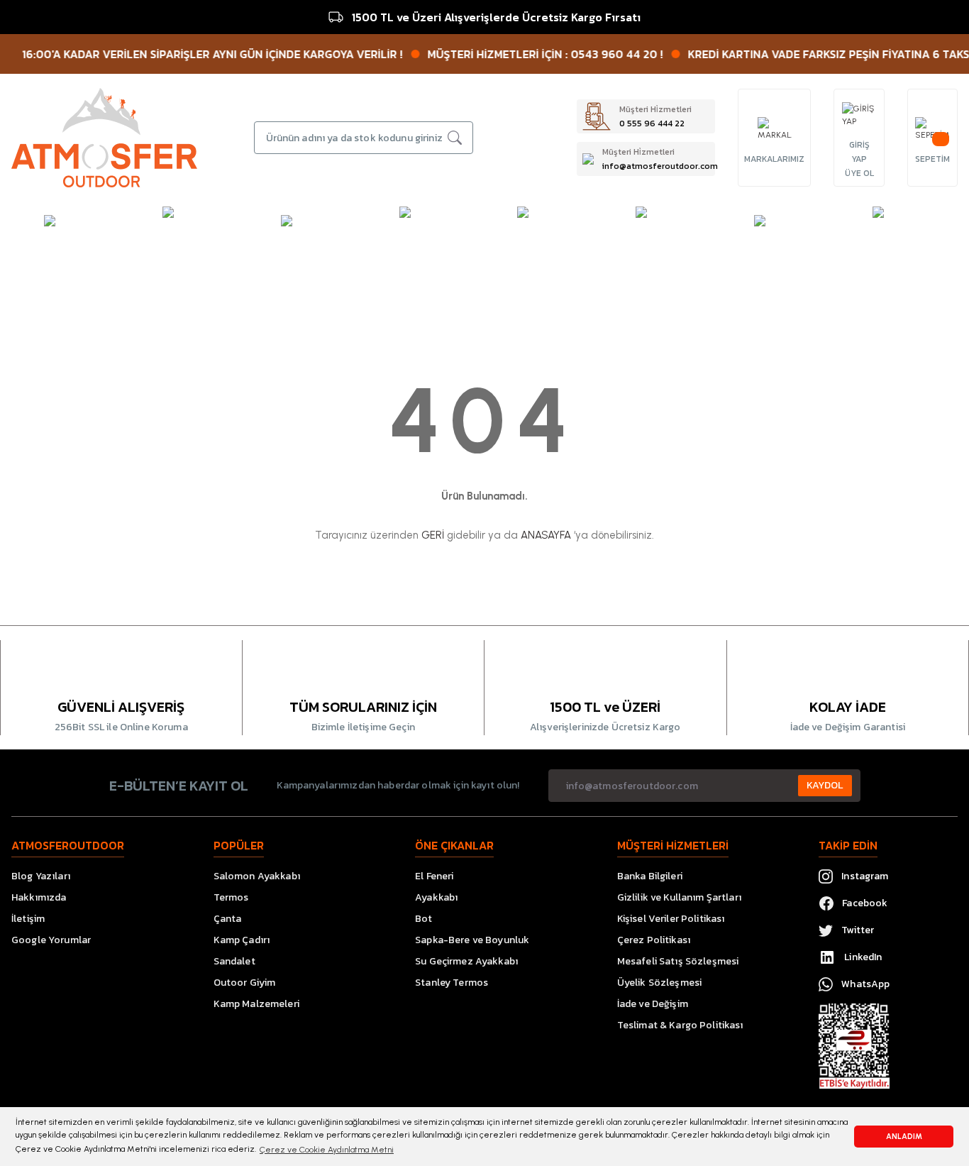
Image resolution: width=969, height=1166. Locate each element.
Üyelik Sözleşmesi (659, 982)
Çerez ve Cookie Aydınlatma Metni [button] (327, 1150)
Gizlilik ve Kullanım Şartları (679, 897)
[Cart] (932, 129)
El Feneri (434, 876)
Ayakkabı (436, 897)
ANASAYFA (546, 535)
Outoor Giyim (245, 982)
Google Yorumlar (51, 940)
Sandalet (234, 961)
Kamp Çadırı (242, 940)
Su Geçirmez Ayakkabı (466, 961)
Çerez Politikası (653, 940)
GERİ (432, 535)
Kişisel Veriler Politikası (671, 918)
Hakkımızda (38, 897)
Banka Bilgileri (649, 876)
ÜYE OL (859, 173)
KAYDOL (825, 785)
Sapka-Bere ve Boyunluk (472, 940)
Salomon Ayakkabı (257, 876)
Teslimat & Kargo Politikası (680, 1025)
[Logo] (104, 137)
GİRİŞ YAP (859, 151)
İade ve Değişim (652, 1003)
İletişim (28, 918)
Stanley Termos (451, 982)
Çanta (228, 918)
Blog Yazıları (40, 876)
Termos (231, 897)
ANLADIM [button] (904, 1136)
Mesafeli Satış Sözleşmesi (678, 961)
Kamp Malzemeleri (256, 1003)
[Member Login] (859, 115)
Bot (423, 918)
